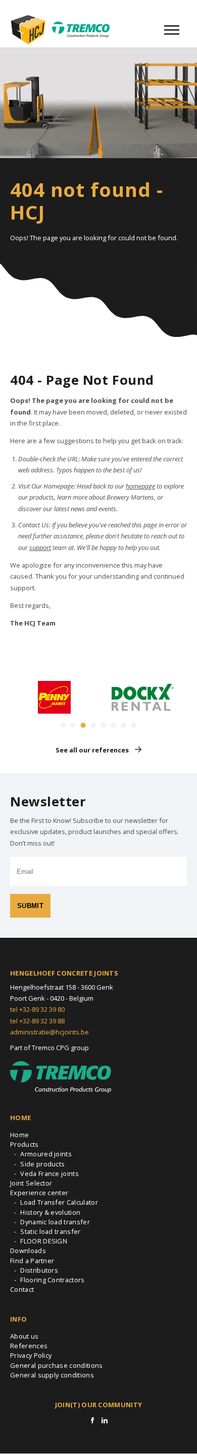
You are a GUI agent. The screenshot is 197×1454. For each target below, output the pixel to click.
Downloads (28, 1250)
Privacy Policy (31, 1355)
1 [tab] (63, 725)
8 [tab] (133, 725)
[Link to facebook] (92, 1420)
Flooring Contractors (52, 1279)
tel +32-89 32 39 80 (37, 1009)
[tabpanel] (54, 697)
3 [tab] (83, 725)
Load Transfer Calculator (59, 1202)
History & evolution (50, 1212)
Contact (22, 1289)
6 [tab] (113, 725)
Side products (42, 1163)
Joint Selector (31, 1183)
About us (24, 1336)
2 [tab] (73, 725)
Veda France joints (49, 1173)
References (28, 1345)
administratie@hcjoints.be (49, 1031)
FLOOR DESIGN (43, 1240)
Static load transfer (50, 1231)
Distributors (39, 1270)
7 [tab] (123, 725)
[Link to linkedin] (105, 1420)
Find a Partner (32, 1260)
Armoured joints (46, 1153)
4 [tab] (93, 725)
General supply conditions (52, 1374)
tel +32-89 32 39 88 (37, 1020)
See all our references (92, 749)
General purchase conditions (56, 1365)
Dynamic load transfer (55, 1221)
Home (19, 1134)
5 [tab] (103, 725)
